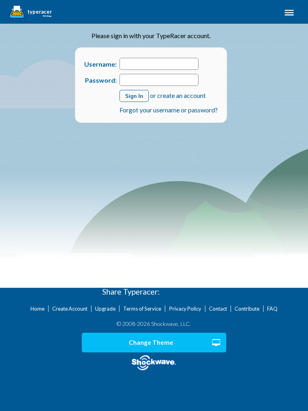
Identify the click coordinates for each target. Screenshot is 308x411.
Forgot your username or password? (169, 110)
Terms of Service (142, 308)
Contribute (247, 308)
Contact (218, 308)
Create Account (69, 308)
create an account (181, 95)
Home (37, 308)
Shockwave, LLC (154, 363)
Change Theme (151, 342)
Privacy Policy (185, 308)
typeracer (39, 12)
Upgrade (105, 308)
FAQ (272, 308)
